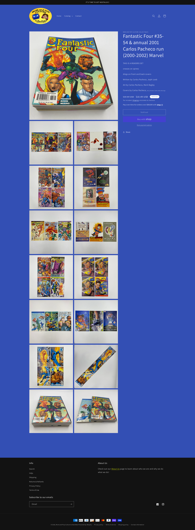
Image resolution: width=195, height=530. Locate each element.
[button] (68, 16)
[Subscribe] (71, 504)
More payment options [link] (144, 125)
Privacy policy (98, 524)
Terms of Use (34, 490)
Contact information (137, 524)
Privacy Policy (34, 486)
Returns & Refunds (36, 481)
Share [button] (128, 132)
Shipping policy (123, 524)
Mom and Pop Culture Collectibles (67, 524)
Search (32, 469)
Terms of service (111, 524)
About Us (115, 468)
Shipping (135, 100)
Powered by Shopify (85, 524)
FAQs (31, 473)
